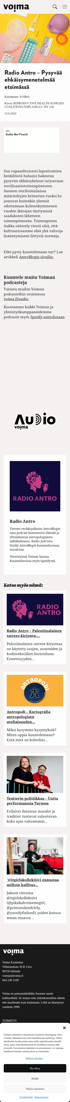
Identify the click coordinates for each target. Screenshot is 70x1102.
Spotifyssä (48, 561)
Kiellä (35, 1078)
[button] (64, 1027)
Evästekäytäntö (26, 1097)
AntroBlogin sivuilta (36, 256)
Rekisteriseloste (42, 1097)
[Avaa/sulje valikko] (65, 6)
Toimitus (9, 1020)
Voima (24, 96)
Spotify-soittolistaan (47, 317)
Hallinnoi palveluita (34, 1058)
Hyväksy (35, 1068)
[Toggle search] (55, 6)
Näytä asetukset (35, 1088)
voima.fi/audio (16, 299)
